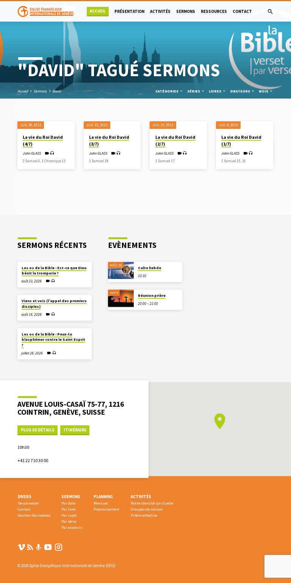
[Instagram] (58, 547)
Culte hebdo (149, 267)
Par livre (68, 509)
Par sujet (69, 515)
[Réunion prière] (121, 298)
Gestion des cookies (34, 515)
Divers (24, 496)
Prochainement (106, 509)
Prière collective (144, 515)
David (57, 91)
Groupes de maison (147, 509)
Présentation (129, 11)
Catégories (167, 91)
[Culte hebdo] (121, 270)
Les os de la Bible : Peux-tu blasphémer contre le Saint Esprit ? (53, 340)
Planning (103, 496)
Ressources (214, 11)
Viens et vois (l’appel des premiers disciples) (54, 303)
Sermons (185, 11)
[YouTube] (48, 547)
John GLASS (32, 153)
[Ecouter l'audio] (52, 153)
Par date (68, 503)
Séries (194, 91)
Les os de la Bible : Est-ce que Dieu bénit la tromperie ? (54, 270)
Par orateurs (71, 527)
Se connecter (28, 503)
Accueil (98, 11)
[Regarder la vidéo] (46, 153)
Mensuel (101, 503)
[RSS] (30, 547)
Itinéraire (75, 430)
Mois (264, 91)
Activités (160, 11)
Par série (68, 521)
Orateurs (240, 91)
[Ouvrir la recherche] (270, 12)
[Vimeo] (21, 547)
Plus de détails (38, 430)
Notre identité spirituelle (152, 503)
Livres (215, 91)
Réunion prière (152, 295)
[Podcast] (38, 547)
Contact (242, 11)
